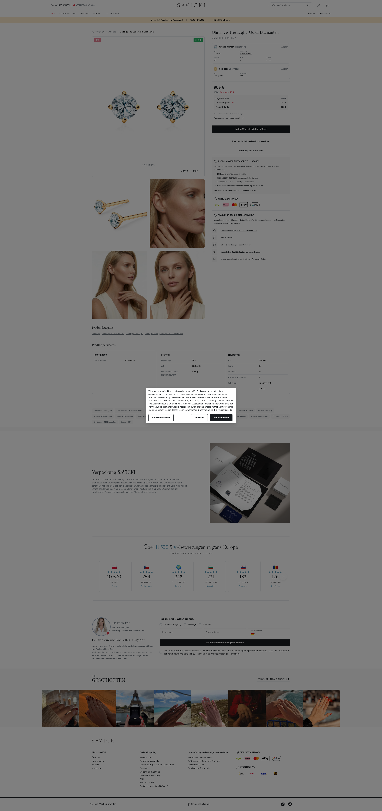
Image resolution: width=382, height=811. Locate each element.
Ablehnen (199, 417)
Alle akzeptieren (221, 417)
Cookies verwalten (161, 417)
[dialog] (191, 405)
